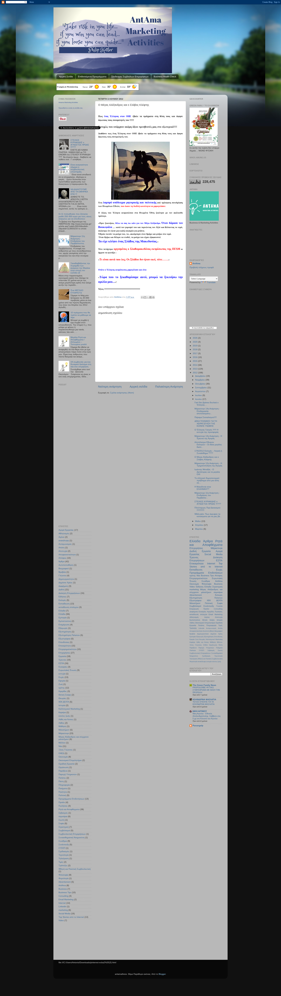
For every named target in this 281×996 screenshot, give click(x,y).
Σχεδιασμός (64, 851)
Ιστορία (62, 705)
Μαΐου (198, 521)
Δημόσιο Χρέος (65, 583)
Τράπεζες (63, 865)
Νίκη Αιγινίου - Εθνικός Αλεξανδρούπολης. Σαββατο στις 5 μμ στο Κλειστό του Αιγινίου (207, 716)
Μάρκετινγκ (64, 733)
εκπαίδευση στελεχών (68, 607)
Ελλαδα (62, 611)
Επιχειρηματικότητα (67, 649)
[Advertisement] (77, 408)
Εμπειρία (63, 618)
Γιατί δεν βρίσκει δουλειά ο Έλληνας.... (207, 403)
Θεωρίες (62, 698)
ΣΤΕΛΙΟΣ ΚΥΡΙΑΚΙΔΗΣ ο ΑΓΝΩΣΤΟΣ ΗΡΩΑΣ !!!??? (80, 143)
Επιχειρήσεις (64, 653)
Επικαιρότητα (65, 646)
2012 (195, 373)
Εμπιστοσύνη (65, 621)
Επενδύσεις (64, 642)
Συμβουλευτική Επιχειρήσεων (72, 834)
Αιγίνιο (61, 537)
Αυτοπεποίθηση (66, 565)
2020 (195, 342)
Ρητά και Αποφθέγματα (69, 809)
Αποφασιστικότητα (67, 555)
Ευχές (61, 677)
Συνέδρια (63, 841)
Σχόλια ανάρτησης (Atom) (122, 393)
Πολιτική (62, 795)
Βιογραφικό (64, 568)
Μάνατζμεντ (64, 730)
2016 (195, 357)
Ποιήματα (63, 788)
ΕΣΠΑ (61, 663)
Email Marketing (66, 899)
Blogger (162, 974)
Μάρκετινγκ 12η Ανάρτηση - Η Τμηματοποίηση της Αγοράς (208, 464)
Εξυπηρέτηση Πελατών (69, 635)
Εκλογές (62, 600)
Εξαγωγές (63, 628)
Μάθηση (62, 726)
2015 (195, 361)
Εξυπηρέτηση (65, 632)
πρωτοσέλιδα (198, 328)
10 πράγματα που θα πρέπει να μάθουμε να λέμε (81, 314)
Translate (211, 282)
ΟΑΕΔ (61, 753)
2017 (195, 353)
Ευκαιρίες (63, 667)
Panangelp (198, 726)
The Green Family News (204, 685)
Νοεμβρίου (200, 380)
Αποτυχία (63, 551)
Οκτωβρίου (200, 384)
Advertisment (65, 882)
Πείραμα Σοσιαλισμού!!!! (206, 417)
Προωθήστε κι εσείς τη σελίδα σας (71, 108)
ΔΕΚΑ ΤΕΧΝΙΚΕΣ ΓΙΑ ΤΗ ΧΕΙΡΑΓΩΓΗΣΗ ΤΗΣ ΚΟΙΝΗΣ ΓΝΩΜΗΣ (206, 423)
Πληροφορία (64, 785)
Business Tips (65, 892)
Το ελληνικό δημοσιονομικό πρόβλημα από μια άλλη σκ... (207, 480)
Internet (62, 903)
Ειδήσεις (62, 597)
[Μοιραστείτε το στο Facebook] (150, 297)
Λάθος (61, 723)
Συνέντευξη (64, 844)
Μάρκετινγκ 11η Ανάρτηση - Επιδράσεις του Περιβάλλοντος (78, 240)
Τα (193, 328)
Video (61, 920)
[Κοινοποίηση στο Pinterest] (153, 297)
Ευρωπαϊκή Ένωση (67, 670)
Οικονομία (63, 757)
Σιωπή (62, 820)
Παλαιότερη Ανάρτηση (169, 386)
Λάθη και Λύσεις (66, 719)
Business (63, 889)
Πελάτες (62, 778)
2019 (195, 346)
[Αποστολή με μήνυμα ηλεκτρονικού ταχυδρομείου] (142, 297)
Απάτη (62, 547)
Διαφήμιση (63, 586)
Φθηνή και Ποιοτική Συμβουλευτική (75, 869)
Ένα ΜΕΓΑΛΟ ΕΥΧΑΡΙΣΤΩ (77, 291)
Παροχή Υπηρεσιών (68, 774)
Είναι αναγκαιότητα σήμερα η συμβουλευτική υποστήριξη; (79, 168)
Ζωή (61, 684)
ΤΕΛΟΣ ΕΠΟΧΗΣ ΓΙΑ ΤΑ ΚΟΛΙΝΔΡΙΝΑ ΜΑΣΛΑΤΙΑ (204, 703)
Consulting (63, 896)
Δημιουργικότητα (66, 579)
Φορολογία (63, 878)
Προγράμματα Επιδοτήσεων (71, 799)
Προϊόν (62, 802)
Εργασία (62, 656)
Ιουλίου (198, 395)
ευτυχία (62, 674)
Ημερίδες (63, 691)
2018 (195, 349)
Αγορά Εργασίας (66, 530)
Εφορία (62, 681)
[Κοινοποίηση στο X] (147, 297)
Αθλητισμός (64, 533)
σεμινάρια (63, 816)
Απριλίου (199, 525)
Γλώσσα (62, 575)
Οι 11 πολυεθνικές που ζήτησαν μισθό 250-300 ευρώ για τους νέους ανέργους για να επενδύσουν (75, 216)
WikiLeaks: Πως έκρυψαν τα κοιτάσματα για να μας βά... (208, 515)
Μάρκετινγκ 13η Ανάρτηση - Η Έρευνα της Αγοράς (208, 437)
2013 (195, 369)
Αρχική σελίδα (138, 386)
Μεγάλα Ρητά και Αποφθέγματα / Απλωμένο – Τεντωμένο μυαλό (79, 341)
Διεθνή (62, 590)
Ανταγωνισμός (65, 544)
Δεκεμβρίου (200, 376)
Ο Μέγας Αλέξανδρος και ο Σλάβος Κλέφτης (207, 458)
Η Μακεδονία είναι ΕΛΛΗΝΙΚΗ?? (203, 488)
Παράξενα (63, 771)
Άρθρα (62, 561)
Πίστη (61, 781)
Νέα (60, 746)
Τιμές (61, 862)
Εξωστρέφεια (64, 639)
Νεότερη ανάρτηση (110, 386)
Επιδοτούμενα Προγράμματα (92, 76)
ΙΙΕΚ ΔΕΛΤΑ (64, 702)
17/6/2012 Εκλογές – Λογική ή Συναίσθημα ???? (208, 452)
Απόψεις (62, 558)
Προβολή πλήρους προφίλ (202, 267)
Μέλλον (62, 743)
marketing (63, 910)
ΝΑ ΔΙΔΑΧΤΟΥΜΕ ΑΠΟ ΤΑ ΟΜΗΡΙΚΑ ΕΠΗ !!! (79, 191)
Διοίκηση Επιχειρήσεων (69, 593)
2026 (195, 338)
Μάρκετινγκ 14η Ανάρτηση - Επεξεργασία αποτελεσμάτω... (207, 411)
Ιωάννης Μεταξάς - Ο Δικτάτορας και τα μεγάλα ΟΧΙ (207, 471)
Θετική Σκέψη (65, 695)
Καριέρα (62, 712)
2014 (195, 365)
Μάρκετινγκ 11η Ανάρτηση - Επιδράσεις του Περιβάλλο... (207, 495)
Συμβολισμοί (64, 830)
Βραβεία (62, 572)
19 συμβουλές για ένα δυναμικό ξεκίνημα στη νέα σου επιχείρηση (81, 364)
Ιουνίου (198, 399)
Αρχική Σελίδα (66, 76)
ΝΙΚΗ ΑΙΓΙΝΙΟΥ (200, 711)
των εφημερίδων (208, 328)
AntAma (118, 297)
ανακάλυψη (64, 540)
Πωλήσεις (63, 806)
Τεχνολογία (64, 855)
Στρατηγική (64, 827)
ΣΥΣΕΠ (62, 848)
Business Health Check (165, 76)
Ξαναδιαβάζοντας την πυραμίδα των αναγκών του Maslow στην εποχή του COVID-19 (80, 268)
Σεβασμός (63, 813)
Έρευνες (62, 660)
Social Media (64, 913)
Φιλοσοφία (63, 875)
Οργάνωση (64, 767)
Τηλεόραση (64, 858)
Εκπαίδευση (64, 604)
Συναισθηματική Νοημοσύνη (72, 837)
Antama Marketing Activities (68, 102)
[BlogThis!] (145, 297)
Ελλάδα (62, 614)
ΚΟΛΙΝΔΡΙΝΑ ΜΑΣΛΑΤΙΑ (204, 699)
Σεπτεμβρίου (201, 388)
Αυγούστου (200, 391)
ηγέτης (62, 688)
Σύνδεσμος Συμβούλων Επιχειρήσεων (130, 76)
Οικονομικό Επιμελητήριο (70, 760)
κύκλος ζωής (64, 716)
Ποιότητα (63, 792)
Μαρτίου (199, 529)
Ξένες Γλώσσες (66, 750)
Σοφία (61, 823)
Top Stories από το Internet (71, 917)
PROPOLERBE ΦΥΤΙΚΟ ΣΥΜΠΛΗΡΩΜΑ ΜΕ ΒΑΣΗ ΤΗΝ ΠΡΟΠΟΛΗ (206, 689)
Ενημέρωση (64, 625)
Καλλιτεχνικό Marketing (69, 709)
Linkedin (62, 906)
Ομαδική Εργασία (66, 764)
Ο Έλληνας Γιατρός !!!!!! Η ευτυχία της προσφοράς (207, 431)
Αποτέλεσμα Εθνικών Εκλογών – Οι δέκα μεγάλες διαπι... (208, 444)
